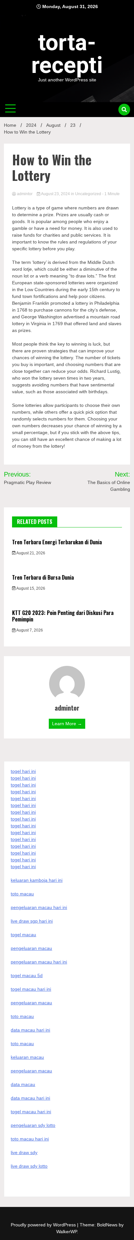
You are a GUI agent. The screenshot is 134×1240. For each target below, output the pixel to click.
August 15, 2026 (30, 588)
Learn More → (67, 723)
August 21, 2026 (30, 553)
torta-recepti (67, 53)
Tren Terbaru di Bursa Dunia (43, 577)
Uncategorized (88, 194)
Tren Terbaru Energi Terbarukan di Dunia (57, 542)
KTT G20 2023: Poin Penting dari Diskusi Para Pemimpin (63, 616)
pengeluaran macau (31, 1070)
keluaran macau (27, 1057)
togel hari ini (23, 859)
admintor (25, 194)
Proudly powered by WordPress (44, 1224)
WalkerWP (66, 1231)
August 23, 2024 (55, 194)
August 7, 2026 (29, 630)
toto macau (22, 1043)
